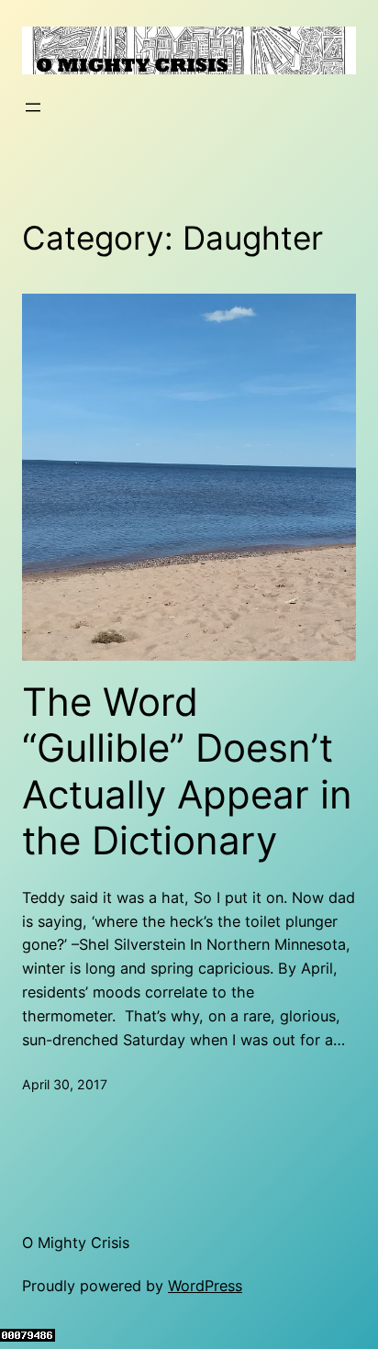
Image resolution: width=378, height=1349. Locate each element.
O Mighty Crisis (75, 1242)
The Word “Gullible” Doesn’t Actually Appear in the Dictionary (187, 771)
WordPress (205, 1286)
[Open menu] (33, 107)
